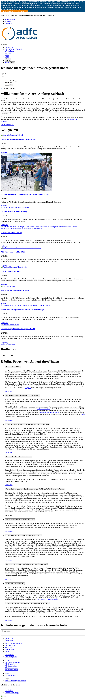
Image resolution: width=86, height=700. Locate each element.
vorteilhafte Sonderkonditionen (49, 412)
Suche (7, 62)
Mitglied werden (10, 19)
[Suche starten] (3, 76)
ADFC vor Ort (10, 647)
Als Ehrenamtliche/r (11, 666)
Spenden (8, 21)
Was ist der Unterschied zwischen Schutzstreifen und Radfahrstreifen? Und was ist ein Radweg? (35, 489)
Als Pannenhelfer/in (11, 670)
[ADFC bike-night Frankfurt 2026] (43, 248)
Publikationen (9, 649)
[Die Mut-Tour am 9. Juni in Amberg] (43, 207)
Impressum (8, 689)
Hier (83, 414)
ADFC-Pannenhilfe (43, 409)
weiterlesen (8, 391)
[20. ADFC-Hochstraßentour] (43, 267)
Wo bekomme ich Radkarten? (15, 583)
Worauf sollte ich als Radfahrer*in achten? (18, 457)
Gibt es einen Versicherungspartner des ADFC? (20, 519)
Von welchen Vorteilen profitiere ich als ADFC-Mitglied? (22, 395)
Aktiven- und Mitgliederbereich (15, 681)
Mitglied (28, 388)
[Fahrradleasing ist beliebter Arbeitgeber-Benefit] (43, 325)
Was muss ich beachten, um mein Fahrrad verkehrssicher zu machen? (27, 424)
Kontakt (7, 651)
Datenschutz (9, 691)
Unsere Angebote (11, 657)
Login (7, 57)
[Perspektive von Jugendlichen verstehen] (43, 286)
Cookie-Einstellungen (12, 693)
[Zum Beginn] (2, 698)
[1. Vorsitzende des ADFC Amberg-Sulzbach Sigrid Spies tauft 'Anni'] (43, 172)
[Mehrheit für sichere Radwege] (43, 228)
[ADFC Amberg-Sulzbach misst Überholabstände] (43, 135)
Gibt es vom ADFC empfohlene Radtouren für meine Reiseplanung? (26, 564)
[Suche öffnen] (4, 44)
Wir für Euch (9, 51)
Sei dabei (8, 53)
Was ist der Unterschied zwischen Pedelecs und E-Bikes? (23, 535)
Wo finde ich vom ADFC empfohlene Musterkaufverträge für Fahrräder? (27, 603)
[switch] (16, 81)
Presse (7, 55)
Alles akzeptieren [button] (22, 11)
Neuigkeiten (9, 47)
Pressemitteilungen (11, 675)
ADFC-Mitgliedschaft (12, 662)
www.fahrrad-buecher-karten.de (47, 599)
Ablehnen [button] (4, 11)
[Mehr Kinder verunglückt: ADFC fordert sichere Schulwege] (43, 305)
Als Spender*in (10, 664)
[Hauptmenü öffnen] (6, 44)
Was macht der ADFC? (13, 367)
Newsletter (8, 23)
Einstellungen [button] (11, 11)
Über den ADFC (10, 645)
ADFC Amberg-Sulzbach (13, 49)
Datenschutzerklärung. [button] (13, 9)
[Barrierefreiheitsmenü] (2, 44)
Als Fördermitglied (11, 668)
